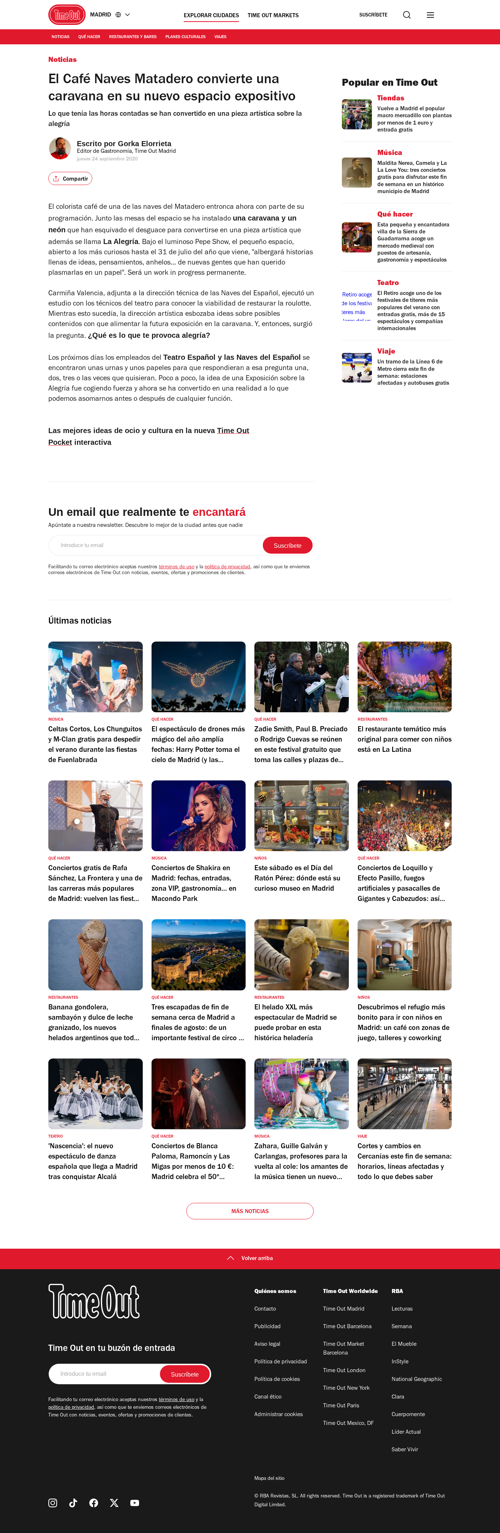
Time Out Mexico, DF (348, 1424)
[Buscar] (406, 14)
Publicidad (267, 1327)
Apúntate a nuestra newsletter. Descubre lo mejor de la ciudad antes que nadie (145, 526)
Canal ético (267, 1397)
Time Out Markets (273, 16)
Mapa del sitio (269, 1479)
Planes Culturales (185, 37)
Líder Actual (406, 1433)
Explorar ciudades (211, 16)
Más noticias (250, 1212)
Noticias (61, 37)
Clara (398, 1397)
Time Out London (344, 1371)
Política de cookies (277, 1380)
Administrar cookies (278, 1415)
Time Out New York (346, 1389)
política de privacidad (227, 567)
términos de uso (176, 567)
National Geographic (417, 1380)
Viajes (220, 37)
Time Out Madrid (344, 1309)
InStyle (400, 1362)
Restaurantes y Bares (133, 37)
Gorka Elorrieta (144, 144)
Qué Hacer (89, 37)
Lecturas (402, 1309)
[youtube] (134, 1503)
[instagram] (52, 1503)
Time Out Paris (341, 1406)
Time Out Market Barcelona (343, 1349)
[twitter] (114, 1503)
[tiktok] (73, 1503)
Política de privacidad (280, 1362)
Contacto (265, 1309)
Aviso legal (267, 1345)
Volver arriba (257, 1259)
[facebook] (93, 1503)
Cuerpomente (408, 1415)
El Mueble (404, 1345)
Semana (402, 1327)
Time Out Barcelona (347, 1327)
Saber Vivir (405, 1450)
